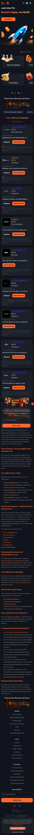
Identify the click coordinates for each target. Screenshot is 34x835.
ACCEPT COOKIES (17, 828)
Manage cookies (17, 832)
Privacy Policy (17, 824)
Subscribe (16, 425)
